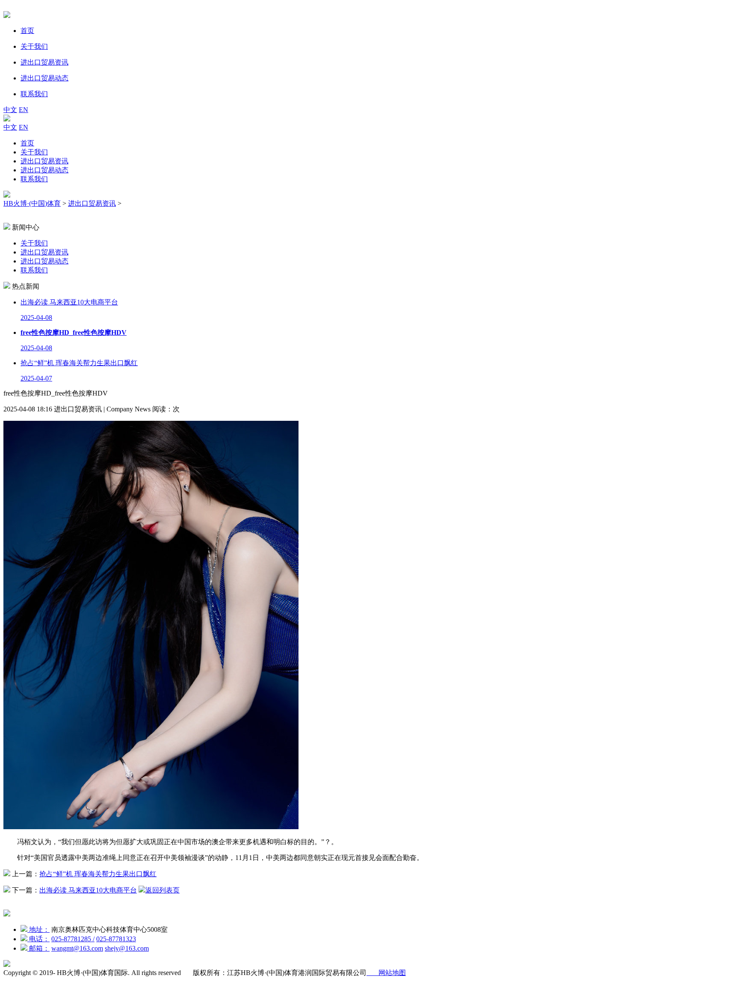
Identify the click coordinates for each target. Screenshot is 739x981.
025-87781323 (116, 939)
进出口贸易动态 (44, 170)
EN (23, 109)
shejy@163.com (127, 948)
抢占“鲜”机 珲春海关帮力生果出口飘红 (98, 874)
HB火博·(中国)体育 (32, 203)
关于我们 (34, 152)
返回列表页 (162, 890)
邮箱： (38, 948)
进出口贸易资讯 (44, 161)
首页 (27, 143)
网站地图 (386, 972)
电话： (38, 939)
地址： (38, 929)
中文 (10, 109)
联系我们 (34, 179)
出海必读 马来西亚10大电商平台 (88, 890)
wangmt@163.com (77, 948)
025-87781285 (73, 939)
